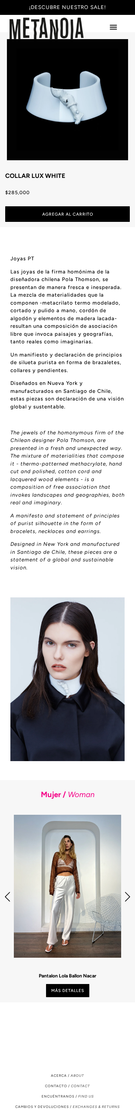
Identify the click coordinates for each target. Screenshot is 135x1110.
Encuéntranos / (68, 1096)
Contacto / (67, 1086)
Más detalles (67, 990)
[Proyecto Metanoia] (53, 29)
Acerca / (67, 1075)
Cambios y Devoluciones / (67, 1106)
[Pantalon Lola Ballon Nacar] (67, 886)
